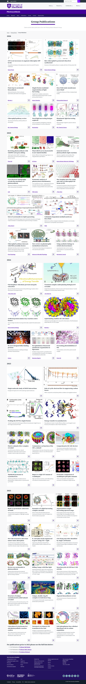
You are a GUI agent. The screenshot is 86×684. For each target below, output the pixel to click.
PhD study (9, 663)
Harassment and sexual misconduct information (39, 666)
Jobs (21, 659)
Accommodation (10, 664)
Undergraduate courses (11, 659)
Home (8, 15)
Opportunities (41, 15)
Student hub (36, 659)
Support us (23, 661)
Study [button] (50, 6)
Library (49, 664)
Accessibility (18, 682)
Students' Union (51, 666)
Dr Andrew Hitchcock (25, 652)
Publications (23, 15)
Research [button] (58, 6)
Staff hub (22, 666)
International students (11, 666)
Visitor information (24, 663)
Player (22, 664)
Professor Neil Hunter (25, 647)
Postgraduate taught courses (12, 661)
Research (13, 15)
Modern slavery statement (30, 682)
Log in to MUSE (13, 1)
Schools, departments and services (53, 660)
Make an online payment (39, 661)
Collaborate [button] (68, 6)
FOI (23, 682)
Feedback (9, 682)
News (18, 15)
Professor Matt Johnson (25, 649)
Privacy (13, 682)
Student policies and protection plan (38, 663)
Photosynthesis (13, 12)
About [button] (77, 6)
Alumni (49, 662)
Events (29, 15)
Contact (34, 15)
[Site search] (78, 1)
